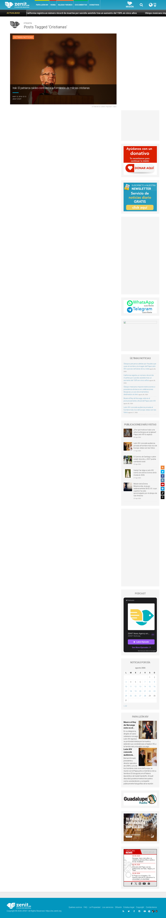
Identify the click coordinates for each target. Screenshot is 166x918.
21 (145, 691)
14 (145, 687)
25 (131, 696)
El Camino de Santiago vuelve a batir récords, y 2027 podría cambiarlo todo (145, 459)
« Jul (125, 706)
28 (145, 696)
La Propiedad (94, 907)
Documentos (81, 5)
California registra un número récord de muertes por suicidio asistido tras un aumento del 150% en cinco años (139, 377)
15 (150, 687)
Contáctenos (151, 907)
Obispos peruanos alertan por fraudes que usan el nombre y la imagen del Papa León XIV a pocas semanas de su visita (140, 366)
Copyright (140, 907)
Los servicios (107, 907)
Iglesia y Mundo (65, 5)
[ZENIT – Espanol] (20, 5)
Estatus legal (128, 907)
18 (131, 691)
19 (135, 691)
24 (126, 696)
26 (135, 696)
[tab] (132, 851)
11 (131, 687)
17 (126, 691)
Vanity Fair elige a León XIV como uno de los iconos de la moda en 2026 (145, 472)
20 (140, 691)
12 (135, 687)
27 (140, 696)
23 (154, 691)
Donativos (94, 5)
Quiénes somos (75, 907)
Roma (53, 5)
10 (126, 687)
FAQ (85, 907)
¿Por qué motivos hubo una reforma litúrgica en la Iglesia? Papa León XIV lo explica (145, 432)
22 (150, 691)
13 (140, 687)
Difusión (118, 907)
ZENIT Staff (17, 99)
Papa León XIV (42, 5)
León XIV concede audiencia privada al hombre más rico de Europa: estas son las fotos (140, 409)
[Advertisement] (140, 125)
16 (154, 687)
